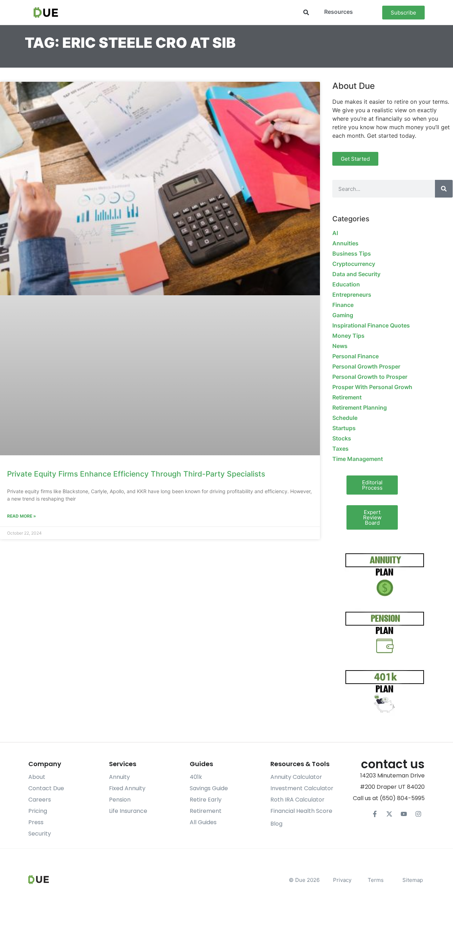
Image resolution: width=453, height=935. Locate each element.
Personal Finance (355, 356)
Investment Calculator (301, 788)
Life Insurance (128, 811)
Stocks (341, 438)
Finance (343, 304)
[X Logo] (389, 814)
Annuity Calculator (296, 777)
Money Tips (348, 335)
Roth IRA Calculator (297, 800)
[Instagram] (418, 814)
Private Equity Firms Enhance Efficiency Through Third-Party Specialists (136, 473)
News (340, 345)
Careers (39, 800)
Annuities (345, 243)
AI (335, 232)
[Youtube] (403, 814)
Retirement (347, 397)
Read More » (21, 516)
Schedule (344, 417)
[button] (306, 12)
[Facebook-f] (374, 814)
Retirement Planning (359, 407)
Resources (338, 11)
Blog (276, 824)
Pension (120, 800)
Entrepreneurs (351, 294)
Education (346, 284)
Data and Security (356, 274)
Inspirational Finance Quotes (371, 325)
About (36, 777)
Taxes (340, 448)
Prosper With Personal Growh (372, 386)
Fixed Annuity (127, 788)
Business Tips (351, 253)
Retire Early (206, 800)
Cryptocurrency (353, 263)
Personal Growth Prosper (366, 366)
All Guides (203, 822)
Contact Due (46, 788)
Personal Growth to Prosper (369, 376)
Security (39, 833)
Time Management (357, 458)
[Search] (444, 189)
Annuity (119, 777)
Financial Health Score (301, 811)
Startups (344, 428)
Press (36, 822)
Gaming (342, 315)
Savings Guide (209, 788)
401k (196, 777)
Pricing (37, 811)
